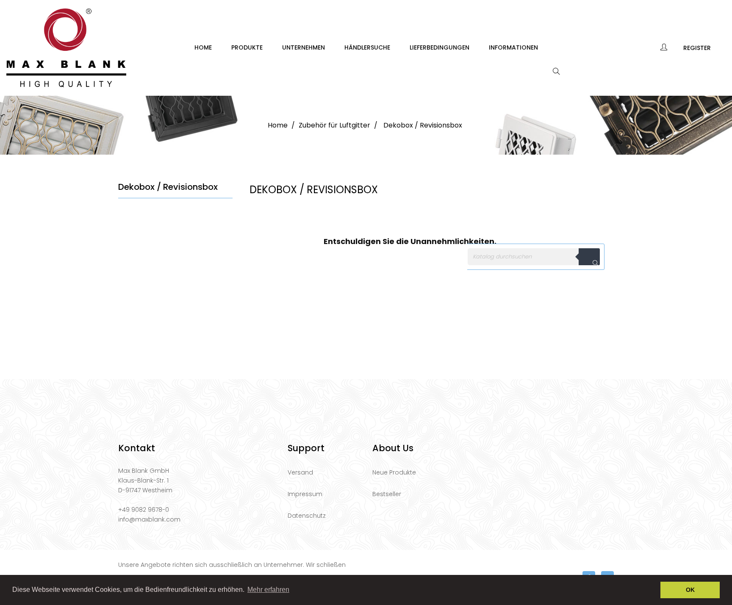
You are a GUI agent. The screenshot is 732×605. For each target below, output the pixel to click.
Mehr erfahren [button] (268, 589)
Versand (300, 472)
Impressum (305, 494)
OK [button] (690, 589)
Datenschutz (307, 515)
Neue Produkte (394, 472)
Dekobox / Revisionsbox (168, 187)
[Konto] (664, 48)
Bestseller (386, 494)
